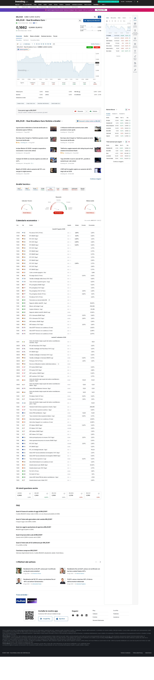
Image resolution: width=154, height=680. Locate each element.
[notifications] (135, 1)
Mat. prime (113, 17)
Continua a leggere (95, 179)
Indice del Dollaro (110, 48)
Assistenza (116, 617)
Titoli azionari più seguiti (114, 142)
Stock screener (87, 4)
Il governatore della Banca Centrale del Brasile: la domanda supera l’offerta (31, 129)
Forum (55, 36)
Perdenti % (122, 113)
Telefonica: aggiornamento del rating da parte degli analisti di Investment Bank (76, 149)
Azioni (124, 17)
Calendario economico (77, 4)
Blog (94, 610)
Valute (18, 7)
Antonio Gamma (36, 573)
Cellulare (95, 613)
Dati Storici (26, 40)
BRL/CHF (88, 493)
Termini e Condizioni (125, 652)
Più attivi (108, 113)
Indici (107, 17)
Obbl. (119, 17)
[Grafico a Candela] (18, 44)
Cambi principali (33, 7)
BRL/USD (54, 493)
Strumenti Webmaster (98, 620)
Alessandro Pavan (81, 584)
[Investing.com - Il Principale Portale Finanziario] (21, 1)
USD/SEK (19, 493)
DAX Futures (109, 40)
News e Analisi (34, 36)
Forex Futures (75, 7)
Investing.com (24, 142)
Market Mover (110, 109)
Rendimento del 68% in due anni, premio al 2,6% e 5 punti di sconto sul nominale (39, 580)
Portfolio (95, 617)
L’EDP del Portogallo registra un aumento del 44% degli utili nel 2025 (76, 170)
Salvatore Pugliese (36, 584)
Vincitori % (114, 113)
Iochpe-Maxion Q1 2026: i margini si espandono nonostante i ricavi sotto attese (31, 149)
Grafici (26, 36)
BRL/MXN (71, 493)
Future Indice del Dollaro (65, 7)
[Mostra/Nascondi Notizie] (54, 44)
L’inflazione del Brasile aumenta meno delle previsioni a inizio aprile (74, 129)
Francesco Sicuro (81, 573)
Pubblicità (116, 613)
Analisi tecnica (23, 184)
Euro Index (108, 51)
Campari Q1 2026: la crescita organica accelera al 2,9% (32, 160)
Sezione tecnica (46, 36)
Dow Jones (109, 45)
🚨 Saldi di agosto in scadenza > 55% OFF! (108, 1)
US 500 (108, 43)
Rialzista (95, 111)
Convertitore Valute (35, 40)
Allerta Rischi (148, 652)
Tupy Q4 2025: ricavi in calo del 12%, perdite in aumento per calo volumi (75, 160)
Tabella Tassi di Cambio (53, 7)
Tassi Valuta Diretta (42, 7)
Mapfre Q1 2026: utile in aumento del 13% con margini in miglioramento (30, 170)
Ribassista (80, 111)
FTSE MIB (108, 35)
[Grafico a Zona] (21, 44)
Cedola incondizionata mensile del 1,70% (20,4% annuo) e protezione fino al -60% (82, 580)
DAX (107, 38)
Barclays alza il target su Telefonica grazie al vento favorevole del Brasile (76, 139)
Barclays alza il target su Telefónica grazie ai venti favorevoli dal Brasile (32, 139)
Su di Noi (115, 610)
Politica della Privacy (138, 652)
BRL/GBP (37, 493)
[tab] (19, 189)
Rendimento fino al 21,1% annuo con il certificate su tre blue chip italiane (83, 570)
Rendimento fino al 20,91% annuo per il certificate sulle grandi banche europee (39, 570)
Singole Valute (25, 7)
